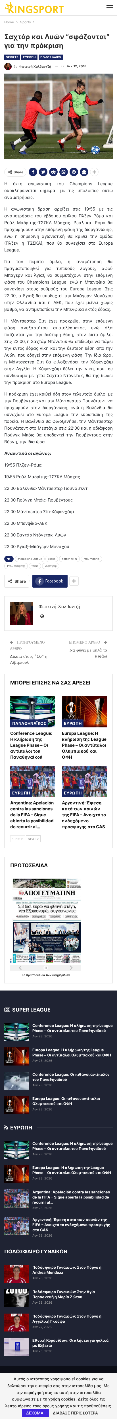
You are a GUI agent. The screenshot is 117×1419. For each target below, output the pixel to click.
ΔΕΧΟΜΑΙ (35, 1412)
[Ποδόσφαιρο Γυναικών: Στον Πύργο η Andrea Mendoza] (16, 1274)
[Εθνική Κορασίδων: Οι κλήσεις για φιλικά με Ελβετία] (16, 1347)
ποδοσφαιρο (50, 57)
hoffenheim (69, 559)
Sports (12, 57)
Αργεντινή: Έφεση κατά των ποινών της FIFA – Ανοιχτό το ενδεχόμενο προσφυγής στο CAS (71, 1224)
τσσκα (35, 566)
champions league (30, 559)
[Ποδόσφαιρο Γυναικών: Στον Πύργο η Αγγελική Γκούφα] (16, 1323)
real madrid (91, 559)
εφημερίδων (61, 975)
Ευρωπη (29, 57)
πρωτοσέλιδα (36, 975)
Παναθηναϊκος (29, 723)
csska (51, 559)
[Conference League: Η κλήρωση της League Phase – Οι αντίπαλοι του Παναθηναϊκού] (32, 711)
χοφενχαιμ (51, 566)
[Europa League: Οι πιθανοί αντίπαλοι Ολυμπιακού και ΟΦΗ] (16, 1105)
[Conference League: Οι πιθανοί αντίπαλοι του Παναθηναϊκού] (16, 1081)
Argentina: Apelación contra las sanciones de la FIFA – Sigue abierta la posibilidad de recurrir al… (71, 1197)
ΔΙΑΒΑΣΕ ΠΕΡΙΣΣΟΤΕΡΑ (75, 1413)
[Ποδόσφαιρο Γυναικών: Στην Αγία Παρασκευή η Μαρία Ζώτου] (16, 1298)
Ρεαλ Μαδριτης (16, 566)
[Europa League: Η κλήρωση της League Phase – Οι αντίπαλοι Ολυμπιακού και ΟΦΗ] (84, 711)
